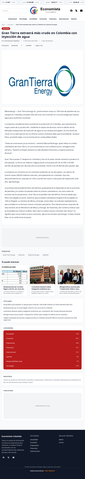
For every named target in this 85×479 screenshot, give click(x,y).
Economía (43, 19)
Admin (61, 440)
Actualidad (33, 19)
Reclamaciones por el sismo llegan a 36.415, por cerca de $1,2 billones (27, 308)
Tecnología (23, 19)
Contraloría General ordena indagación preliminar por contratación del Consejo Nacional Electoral (37, 311)
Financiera (52, 19)
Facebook (14, 45)
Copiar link (39, 45)
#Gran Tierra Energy (9, 255)
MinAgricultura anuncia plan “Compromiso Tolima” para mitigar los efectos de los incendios (35, 314)
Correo (61, 442)
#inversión (21, 255)
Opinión (74, 19)
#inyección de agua (33, 255)
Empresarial (12, 19)
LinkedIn (29, 45)
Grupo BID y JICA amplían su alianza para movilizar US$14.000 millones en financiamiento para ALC (38, 305)
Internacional (64, 19)
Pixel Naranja (50, 471)
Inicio (3, 24)
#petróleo (46, 255)
